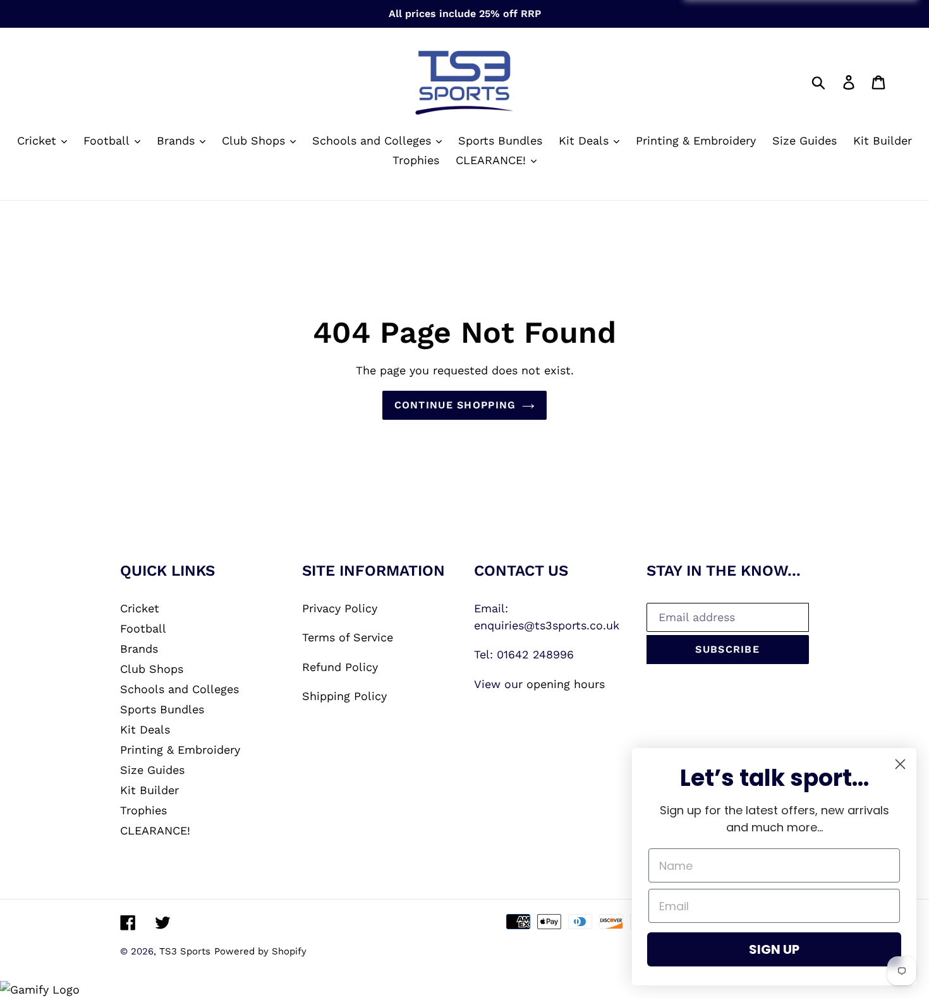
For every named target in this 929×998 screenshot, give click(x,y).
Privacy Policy (339, 608)
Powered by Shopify (260, 951)
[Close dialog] (900, 764)
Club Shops (151, 668)
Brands (139, 648)
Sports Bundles (162, 709)
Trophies (143, 810)
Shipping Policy (344, 696)
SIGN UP (774, 949)
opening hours (565, 684)
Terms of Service (347, 637)
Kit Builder (149, 790)
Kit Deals (145, 729)
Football (143, 628)
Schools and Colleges (179, 689)
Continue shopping (455, 405)
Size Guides (152, 769)
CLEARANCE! (155, 830)
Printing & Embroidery (180, 749)
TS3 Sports (184, 951)
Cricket (139, 608)
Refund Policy (340, 667)
